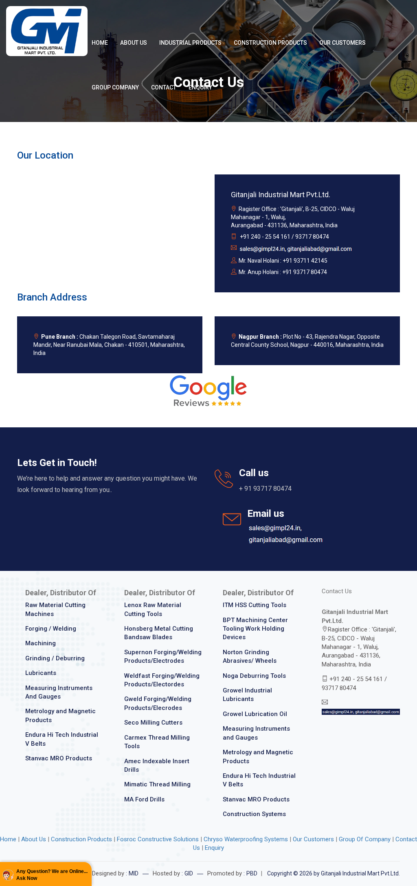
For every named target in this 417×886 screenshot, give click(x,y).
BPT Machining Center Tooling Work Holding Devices (255, 628)
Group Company (115, 87)
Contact (163, 87)
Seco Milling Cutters (153, 722)
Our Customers (342, 42)
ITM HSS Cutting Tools (254, 605)
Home (100, 42)
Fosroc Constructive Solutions (158, 839)
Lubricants (40, 673)
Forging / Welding (50, 628)
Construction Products (270, 42)
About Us (133, 42)
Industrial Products (190, 42)
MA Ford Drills (144, 799)
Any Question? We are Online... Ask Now (52, 875)
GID (188, 873)
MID (133, 873)
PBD (251, 873)
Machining (40, 643)
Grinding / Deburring (55, 658)
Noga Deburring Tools (254, 675)
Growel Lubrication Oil (255, 714)
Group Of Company (365, 839)
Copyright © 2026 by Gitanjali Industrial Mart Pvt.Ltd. (333, 873)
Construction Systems (254, 814)
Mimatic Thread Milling (157, 784)
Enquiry (200, 87)
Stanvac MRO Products (58, 758)
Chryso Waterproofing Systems (246, 839)
